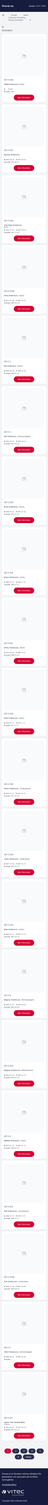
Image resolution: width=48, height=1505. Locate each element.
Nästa (28, 1457)
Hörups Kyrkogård (15, 20)
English (43, 6)
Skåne (25, 15)
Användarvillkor (9, 1484)
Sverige (14, 15)
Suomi (38, 6)
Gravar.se (7, 5)
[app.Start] (3, 15)
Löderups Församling (16, 17)
